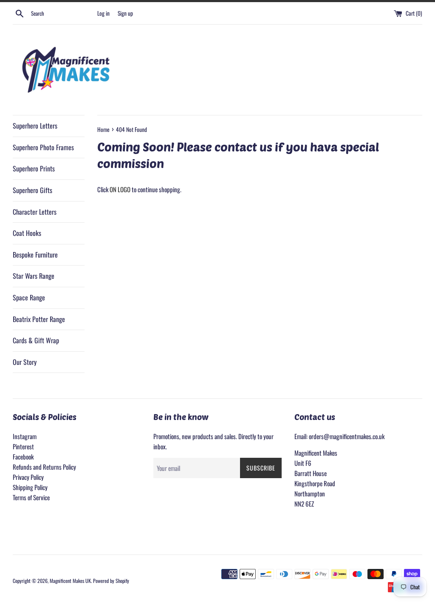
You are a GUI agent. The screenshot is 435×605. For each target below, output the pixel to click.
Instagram (25, 436)
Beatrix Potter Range (39, 319)
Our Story (25, 362)
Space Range (29, 297)
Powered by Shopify (111, 580)
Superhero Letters (35, 125)
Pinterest (23, 446)
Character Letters (34, 212)
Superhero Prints (34, 168)
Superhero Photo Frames (43, 147)
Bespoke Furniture (35, 254)
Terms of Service (31, 497)
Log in (103, 13)
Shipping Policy (30, 487)
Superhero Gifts (32, 190)
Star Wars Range (33, 276)
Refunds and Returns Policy (44, 466)
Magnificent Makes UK (70, 580)
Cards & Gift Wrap (36, 340)
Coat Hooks (27, 233)
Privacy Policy (28, 477)
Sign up (125, 13)
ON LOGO (120, 189)
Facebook (23, 456)
